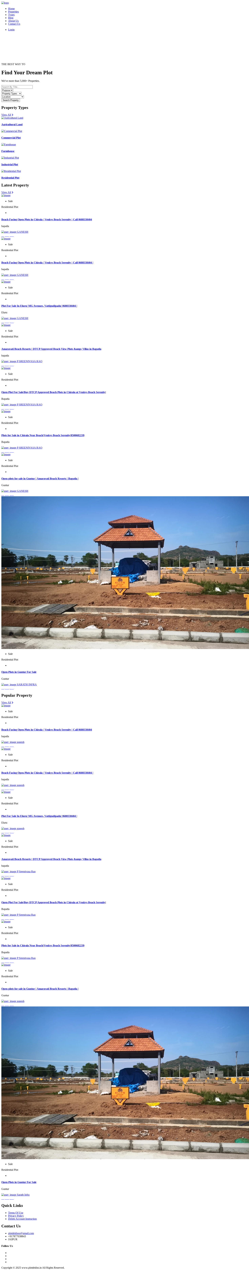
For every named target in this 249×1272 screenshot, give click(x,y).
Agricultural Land (12, 124)
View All (6, 114)
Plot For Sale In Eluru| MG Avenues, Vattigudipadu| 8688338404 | (39, 305)
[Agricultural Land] (12, 117)
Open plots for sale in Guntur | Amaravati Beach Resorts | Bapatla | (40, 478)
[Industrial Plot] (10, 157)
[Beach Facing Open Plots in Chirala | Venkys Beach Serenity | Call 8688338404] (6, 195)
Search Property (11, 100)
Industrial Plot (9, 164)
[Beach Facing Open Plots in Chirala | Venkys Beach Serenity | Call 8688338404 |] (6, 238)
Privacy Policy (16, 1215)
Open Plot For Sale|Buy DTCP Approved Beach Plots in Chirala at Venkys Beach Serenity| (53, 392)
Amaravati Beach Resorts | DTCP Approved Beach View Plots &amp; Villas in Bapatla (51, 348)
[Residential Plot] (11, 171)
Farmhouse (7, 151)
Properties (13, 11)
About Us (13, 20)
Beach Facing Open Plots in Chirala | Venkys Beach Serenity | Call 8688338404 (46, 219)
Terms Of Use (15, 1212)
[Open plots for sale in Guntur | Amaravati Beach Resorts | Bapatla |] (6, 454)
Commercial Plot (11, 137)
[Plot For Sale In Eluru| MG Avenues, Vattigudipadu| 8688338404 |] (6, 281)
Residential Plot (10, 177)
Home (11, 8)
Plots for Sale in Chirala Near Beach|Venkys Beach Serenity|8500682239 (42, 435)
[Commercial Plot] (11, 131)
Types (11, 14)
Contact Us (14, 23)
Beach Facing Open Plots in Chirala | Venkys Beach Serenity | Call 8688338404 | (47, 262)
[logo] (5, 2)
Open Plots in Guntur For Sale (18, 672)
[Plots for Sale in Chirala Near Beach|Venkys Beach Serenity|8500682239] (6, 411)
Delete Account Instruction (22, 1218)
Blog (10, 17)
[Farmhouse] (8, 144)
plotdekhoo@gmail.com (21, 1233)
